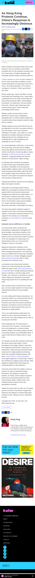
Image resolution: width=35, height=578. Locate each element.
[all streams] (33, 576)
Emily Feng (11, 27)
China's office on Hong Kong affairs (17, 356)
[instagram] (5, 550)
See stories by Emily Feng (18, 435)
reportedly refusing (10, 258)
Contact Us (6, 539)
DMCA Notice (6, 543)
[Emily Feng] (5, 422)
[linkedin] (5, 553)
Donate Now (6, 525)
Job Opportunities (7, 522)
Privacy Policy (6, 529)
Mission (5, 519)
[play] (2, 576)
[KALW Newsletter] (17, 450)
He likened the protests (16, 154)
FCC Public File (7, 532)
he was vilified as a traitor (17, 218)
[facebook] (5, 547)
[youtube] (5, 557)
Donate (30, 2)
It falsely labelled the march (10, 79)
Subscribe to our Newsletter (10, 536)
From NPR (6, 407)
